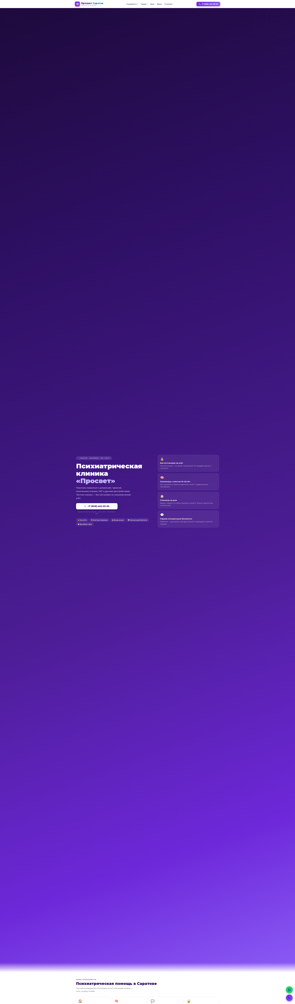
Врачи (159, 4)
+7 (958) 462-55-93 (210, 4)
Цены (152, 4)
